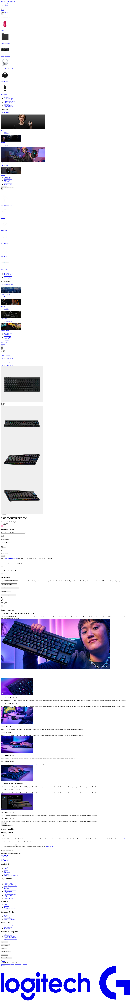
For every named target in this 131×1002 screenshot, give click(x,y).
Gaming (2, 352)
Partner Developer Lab (9, 936)
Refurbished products (9, 897)
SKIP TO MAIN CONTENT (8, 1)
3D (3, 404)
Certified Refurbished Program (11, 875)
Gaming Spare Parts (8, 898)
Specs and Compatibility (6, 584)
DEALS (3, 344)
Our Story (6, 867)
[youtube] (6, 856)
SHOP (2, 12)
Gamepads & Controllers (10, 894)
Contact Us (6, 916)
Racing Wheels (7, 887)
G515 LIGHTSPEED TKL (7, 358)
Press (5, 871)
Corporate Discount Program (10, 937)
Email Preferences (8, 927)
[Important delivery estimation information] (2, 566)
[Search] (2, 346)
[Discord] (7, 856)
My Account (7, 928)
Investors (6, 870)
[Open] (4, 351)
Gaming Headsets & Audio (10, 886)
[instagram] (1, 856)
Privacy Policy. (49, 846)
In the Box (3, 591)
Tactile (2, 539)
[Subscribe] (16, 845)
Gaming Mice (7, 881)
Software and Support (6, 595)
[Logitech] (3, 10)
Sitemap (25, 964)
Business (6, 5)
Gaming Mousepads (8, 883)
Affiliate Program (8, 935)
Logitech (6, 3)
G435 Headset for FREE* (11, 558)
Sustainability (7, 872)
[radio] (1, 546)
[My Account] (2, 349)
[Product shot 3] (22, 460)
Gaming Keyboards (5, 355)
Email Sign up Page (8, 925)
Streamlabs (6, 906)
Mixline (5, 907)
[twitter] (3, 856)
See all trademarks (126, 838)
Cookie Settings (18, 964)
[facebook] (4, 856)
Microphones (7, 888)
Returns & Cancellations (9, 919)
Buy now (3, 547)
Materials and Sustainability (7, 587)
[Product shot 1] (22, 384)
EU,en (3, 9)
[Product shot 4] (22, 496)
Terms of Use (4, 964)
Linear (6, 539)
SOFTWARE (4, 342)
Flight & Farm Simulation (10, 890)
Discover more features (6, 825)
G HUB (6, 904)
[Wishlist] (2, 348)
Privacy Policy (10, 964)
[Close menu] (2, 14)
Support (2, 7)
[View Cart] (2, 351)
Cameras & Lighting (8, 891)
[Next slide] (5, 823)
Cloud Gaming (7, 892)
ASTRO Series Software (10, 908)
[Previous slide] (2, 823)
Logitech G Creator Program (10, 939)
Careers (5, 868)
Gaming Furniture (8, 895)
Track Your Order (8, 918)
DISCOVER (3, 187)
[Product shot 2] (22, 424)
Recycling (6, 874)
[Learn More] (2, 606)
